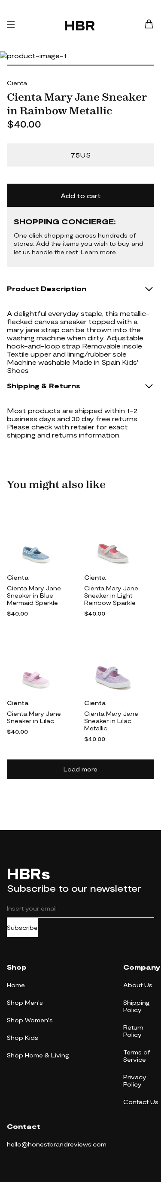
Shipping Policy (136, 1006)
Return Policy (133, 1031)
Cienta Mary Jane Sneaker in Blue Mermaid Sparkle (34, 595)
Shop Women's (30, 1020)
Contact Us (140, 1101)
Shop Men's (25, 1002)
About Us (137, 984)
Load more (80, 769)
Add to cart (81, 195)
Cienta (17, 82)
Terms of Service (136, 1055)
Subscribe (22, 927)
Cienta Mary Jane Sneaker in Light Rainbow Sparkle (111, 595)
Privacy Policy (134, 1080)
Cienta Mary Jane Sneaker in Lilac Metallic (111, 721)
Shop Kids (22, 1037)
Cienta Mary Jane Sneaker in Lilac (34, 717)
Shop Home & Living (38, 1055)
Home (16, 984)
